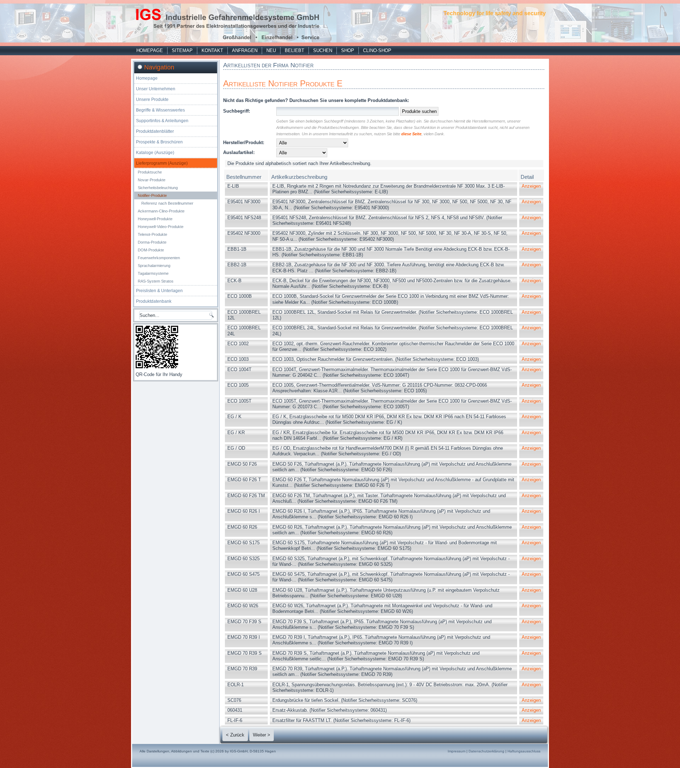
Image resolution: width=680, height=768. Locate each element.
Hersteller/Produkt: (243, 142)
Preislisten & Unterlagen (159, 290)
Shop (347, 50)
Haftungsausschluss (524, 751)
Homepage (149, 50)
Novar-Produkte (151, 180)
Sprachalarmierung (154, 265)
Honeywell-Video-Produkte (160, 226)
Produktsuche (150, 172)
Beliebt (294, 50)
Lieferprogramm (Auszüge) (162, 163)
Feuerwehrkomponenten (159, 258)
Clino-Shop (377, 50)
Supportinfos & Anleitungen (162, 120)
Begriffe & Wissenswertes (160, 110)
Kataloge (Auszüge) (155, 152)
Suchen (322, 50)
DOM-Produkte (151, 250)
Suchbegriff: (236, 111)
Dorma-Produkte (152, 242)
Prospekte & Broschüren (159, 142)
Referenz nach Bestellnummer (167, 203)
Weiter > (261, 735)
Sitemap (182, 50)
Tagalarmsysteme (153, 273)
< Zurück (235, 735)
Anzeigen (531, 186)
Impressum (456, 751)
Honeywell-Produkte (155, 219)
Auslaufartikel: (239, 152)
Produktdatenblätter (155, 131)
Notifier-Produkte (152, 195)
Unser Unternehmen (155, 88)
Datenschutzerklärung (486, 751)
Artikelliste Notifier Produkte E (282, 83)
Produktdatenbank (153, 301)
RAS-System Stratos (156, 281)
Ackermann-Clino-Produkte (161, 211)
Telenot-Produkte (152, 234)
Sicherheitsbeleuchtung (158, 188)
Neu (271, 50)
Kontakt (212, 50)
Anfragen (244, 50)
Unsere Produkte (152, 99)
